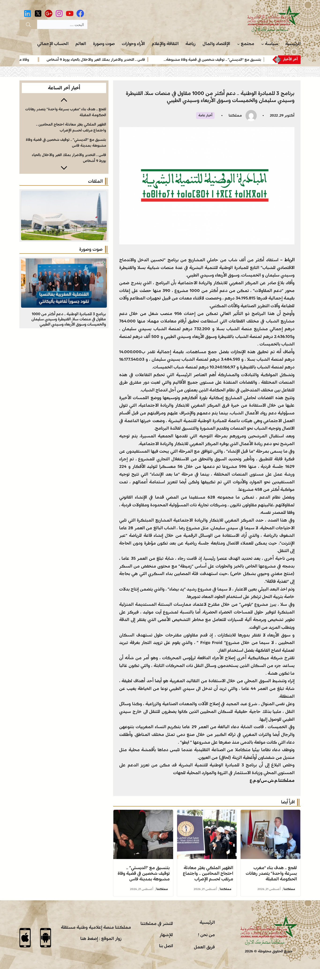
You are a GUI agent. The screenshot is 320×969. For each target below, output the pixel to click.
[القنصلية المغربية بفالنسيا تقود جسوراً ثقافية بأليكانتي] (64, 262)
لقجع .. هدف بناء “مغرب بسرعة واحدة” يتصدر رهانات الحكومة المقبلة (271, 873)
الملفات (95, 181)
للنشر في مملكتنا (157, 923)
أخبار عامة (205, 115)
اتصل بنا (166, 945)
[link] (233, 59)
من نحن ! (206, 934)
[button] (63, 99)
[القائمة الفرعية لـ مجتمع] (238, 44)
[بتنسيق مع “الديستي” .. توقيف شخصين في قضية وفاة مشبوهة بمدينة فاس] (143, 813)
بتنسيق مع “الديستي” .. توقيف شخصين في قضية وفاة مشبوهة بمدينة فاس (144, 873)
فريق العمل (204, 947)
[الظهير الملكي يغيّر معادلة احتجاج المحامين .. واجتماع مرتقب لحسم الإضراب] (207, 813)
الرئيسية (207, 922)
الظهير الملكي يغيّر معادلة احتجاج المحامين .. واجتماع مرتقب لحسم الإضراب (208, 873)
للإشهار (166, 934)
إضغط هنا (89, 938)
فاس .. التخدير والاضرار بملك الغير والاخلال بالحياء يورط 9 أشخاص (124, 59)
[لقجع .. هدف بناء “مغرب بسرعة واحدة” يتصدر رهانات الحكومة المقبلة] (270, 813)
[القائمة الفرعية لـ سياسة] (262, 44)
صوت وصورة (91, 249)
